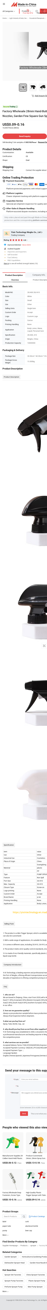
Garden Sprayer (11, 1257)
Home (5, 18)
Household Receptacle (36, 18)
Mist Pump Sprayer (35, 1287)
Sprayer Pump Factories (14, 1281)
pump (5, 1230)
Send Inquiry (24, 136)
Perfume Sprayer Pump (14, 1287)
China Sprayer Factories (35, 1275)
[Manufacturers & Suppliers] (23, 4)
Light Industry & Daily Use (18, 18)
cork (27, 1221)
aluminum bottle (31, 1226)
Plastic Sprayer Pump (36, 1281)
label (4, 1221)
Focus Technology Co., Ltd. (32, 1300)
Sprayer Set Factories (13, 1275)
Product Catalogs (38, 1216)
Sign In (6, 263)
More (5, 1291)
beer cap (28, 1230)
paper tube (7, 1226)
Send (24, 1113)
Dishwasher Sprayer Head (15, 1263)
